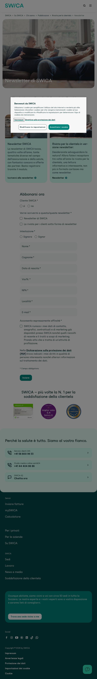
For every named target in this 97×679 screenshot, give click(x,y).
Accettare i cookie (59, 127)
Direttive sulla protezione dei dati (40, 120)
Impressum (18, 120)
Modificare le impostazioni (32, 127)
